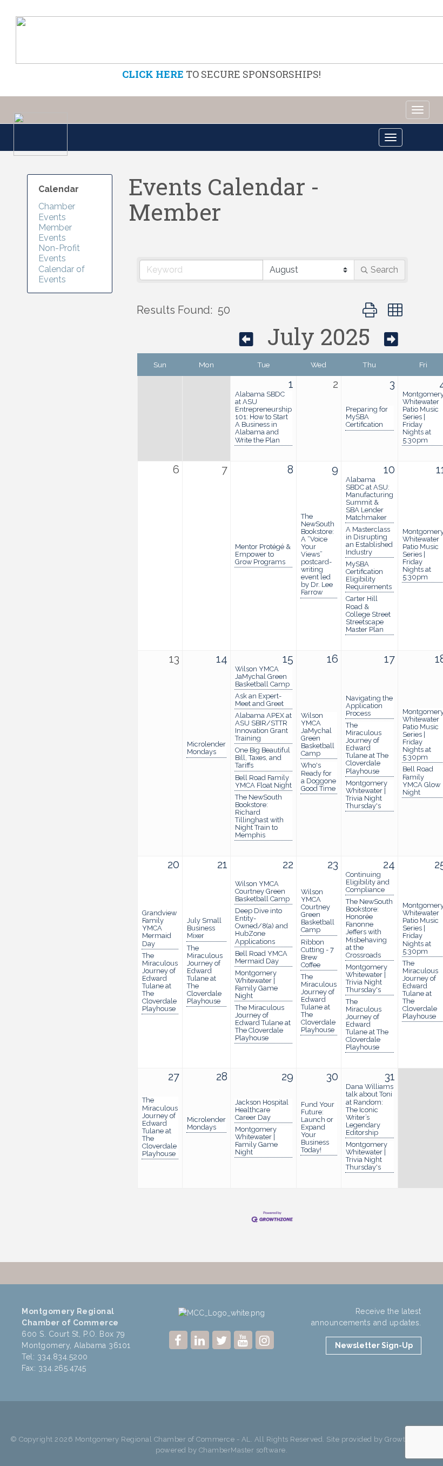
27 (173, 1076)
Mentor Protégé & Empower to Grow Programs (263, 554)
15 (288, 658)
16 (332, 658)
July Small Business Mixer (204, 928)
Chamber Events (56, 211)
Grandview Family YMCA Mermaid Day (159, 928)
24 (389, 864)
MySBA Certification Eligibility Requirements (369, 575)
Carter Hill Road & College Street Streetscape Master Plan (368, 614)
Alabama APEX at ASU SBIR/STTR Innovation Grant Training (263, 727)
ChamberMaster (226, 1450)
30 (332, 1076)
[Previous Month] (246, 338)
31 (390, 1076)
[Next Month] (391, 338)
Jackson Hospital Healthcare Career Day (261, 1110)
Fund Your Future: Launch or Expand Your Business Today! (317, 1127)
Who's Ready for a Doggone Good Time (318, 777)
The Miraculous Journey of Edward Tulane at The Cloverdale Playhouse (367, 748)
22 (288, 864)
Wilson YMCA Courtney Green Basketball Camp (262, 891)
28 (221, 1076)
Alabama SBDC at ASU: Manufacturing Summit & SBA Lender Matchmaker (369, 498)
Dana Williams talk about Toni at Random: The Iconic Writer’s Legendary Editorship (369, 1109)
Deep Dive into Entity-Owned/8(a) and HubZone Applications (261, 926)
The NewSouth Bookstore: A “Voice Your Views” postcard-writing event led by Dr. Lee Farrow (317, 555)
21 (222, 864)
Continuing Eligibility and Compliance (368, 882)
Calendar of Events (61, 274)
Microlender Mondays (206, 748)
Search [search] (384, 270)
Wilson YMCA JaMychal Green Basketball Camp (262, 676)
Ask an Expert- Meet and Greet (259, 700)
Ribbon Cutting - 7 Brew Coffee (317, 954)
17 (389, 658)
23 (332, 864)
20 (173, 864)
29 (287, 1076)
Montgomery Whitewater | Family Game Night (256, 984)
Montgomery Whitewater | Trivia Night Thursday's (366, 795)
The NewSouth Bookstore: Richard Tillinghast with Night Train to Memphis (259, 816)
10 (389, 469)
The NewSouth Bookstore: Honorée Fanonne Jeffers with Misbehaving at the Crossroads (369, 928)
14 (221, 658)
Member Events (55, 232)
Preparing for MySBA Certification (367, 417)
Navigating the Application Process (369, 706)
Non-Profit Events (59, 253)
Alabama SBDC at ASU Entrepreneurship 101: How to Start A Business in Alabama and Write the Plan (263, 417)
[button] (369, 310)
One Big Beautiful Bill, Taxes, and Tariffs (262, 758)
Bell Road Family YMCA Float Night (263, 781)
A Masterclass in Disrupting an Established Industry (369, 541)
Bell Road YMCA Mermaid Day (261, 957)
